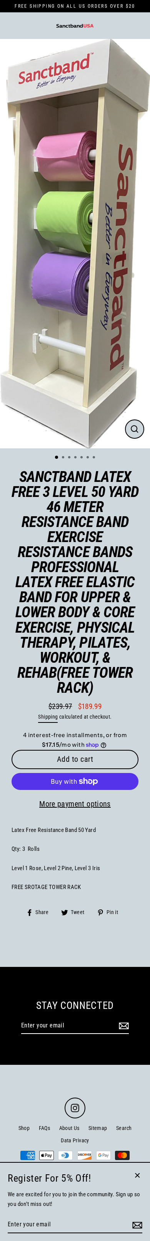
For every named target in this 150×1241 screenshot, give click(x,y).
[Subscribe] (123, 1025)
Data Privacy (75, 1140)
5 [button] (82, 458)
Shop (24, 1128)
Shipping (48, 717)
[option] (75, 243)
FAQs (44, 1128)
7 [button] (95, 458)
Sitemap (97, 1128)
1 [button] (57, 458)
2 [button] (64, 458)
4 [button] (76, 458)
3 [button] (70, 458)
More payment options (75, 803)
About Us (69, 1128)
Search (124, 1128)
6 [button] (88, 458)
